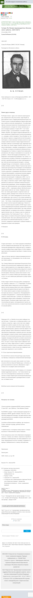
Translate (10, 18)
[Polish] (4, 15)
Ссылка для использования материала (13, 506)
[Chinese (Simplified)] (2, 13)
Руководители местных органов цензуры (15, 496)
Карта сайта (17, 520)
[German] (10, 13)
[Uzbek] (6, 15)
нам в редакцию (6, 546)
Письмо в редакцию (17, 519)
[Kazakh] (2, 15)
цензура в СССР (12, 499)
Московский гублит (23, 497)
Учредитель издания (9, 560)
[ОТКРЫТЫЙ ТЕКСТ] (16, 7)
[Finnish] (6, 13)
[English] (4, 13)
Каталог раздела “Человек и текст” (10, 535)
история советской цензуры (11, 497)
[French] (8, 13)
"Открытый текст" (8, 510)
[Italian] (12, 13)
